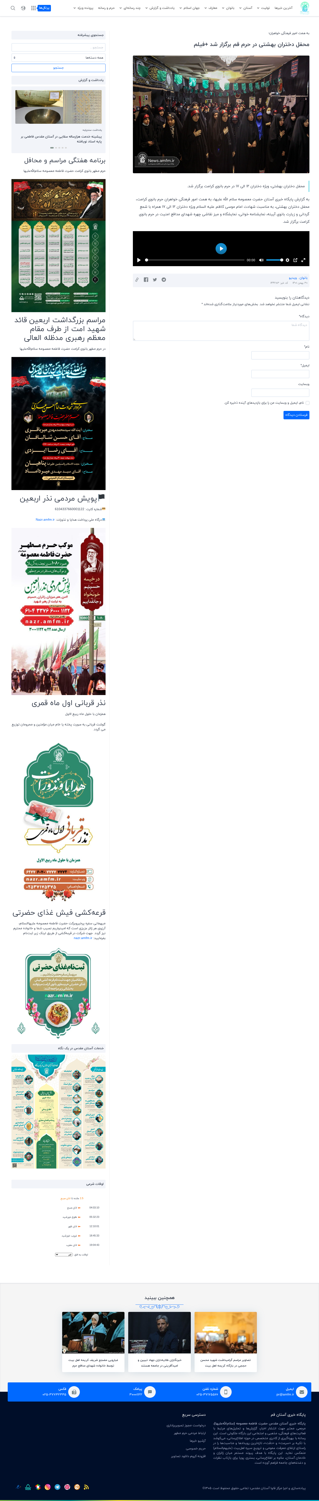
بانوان (230, 8)
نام (306, 347)
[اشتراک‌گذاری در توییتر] (155, 280)
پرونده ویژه (85, 8)
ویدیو (293, 278)
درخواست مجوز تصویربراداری (186, 1425)
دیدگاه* (304, 316)
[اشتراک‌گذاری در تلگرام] (164, 280)
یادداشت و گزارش (162, 8)
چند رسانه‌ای (132, 8)
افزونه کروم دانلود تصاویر (188, 1456)
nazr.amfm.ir (83, 938)
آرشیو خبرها (198, 1441)
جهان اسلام (192, 8)
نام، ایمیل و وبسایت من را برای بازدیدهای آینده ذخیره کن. (264, 403)
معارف (213, 8)
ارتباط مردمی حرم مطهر (190, 1433)
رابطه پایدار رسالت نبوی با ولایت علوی (68, 136)
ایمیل (305, 365)
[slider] (195, 260)
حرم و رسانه (106, 8)
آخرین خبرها (283, 8)
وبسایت (303, 384)
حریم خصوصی (196, 1448)
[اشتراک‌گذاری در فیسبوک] (146, 280)
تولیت (265, 8)
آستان (247, 8)
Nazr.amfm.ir (45, 520)
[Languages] (23, 8)
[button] (65, 148)
